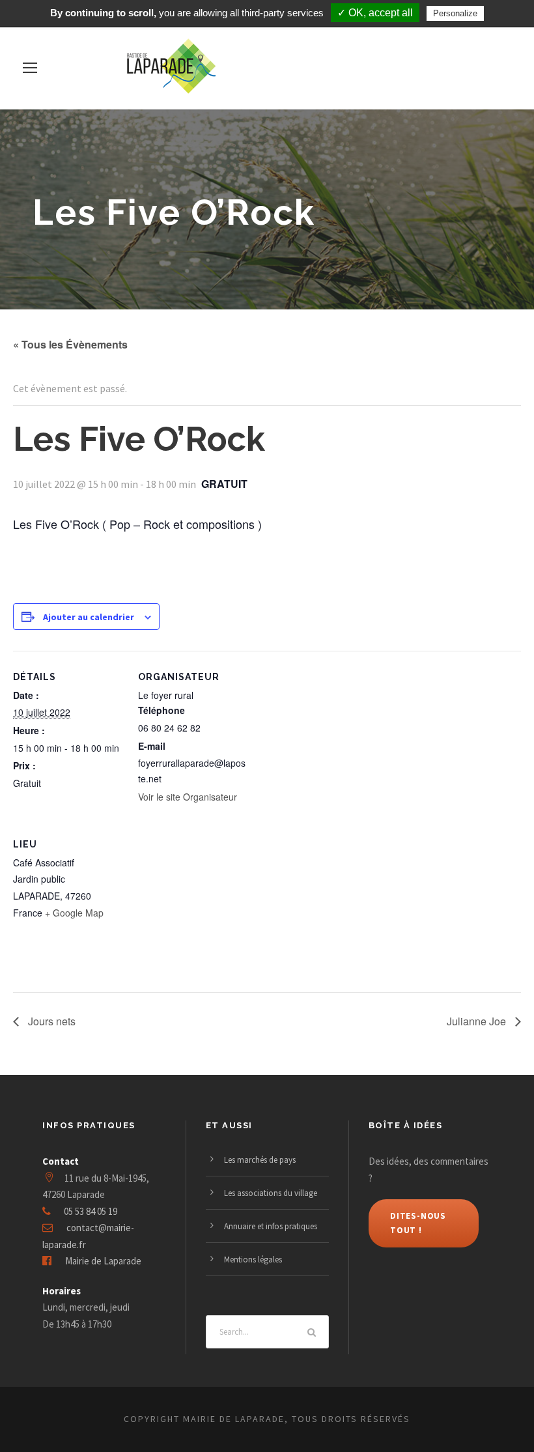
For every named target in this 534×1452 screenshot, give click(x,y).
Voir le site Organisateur (187, 796)
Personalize (455, 13)
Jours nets (50, 1021)
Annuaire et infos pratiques (270, 1226)
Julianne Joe (478, 1021)
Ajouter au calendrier (88, 617)
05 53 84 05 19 (90, 1211)
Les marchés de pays (260, 1159)
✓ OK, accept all (375, 12)
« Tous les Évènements (70, 344)
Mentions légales (253, 1259)
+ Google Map (74, 912)
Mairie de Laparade (103, 1261)
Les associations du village (270, 1193)
